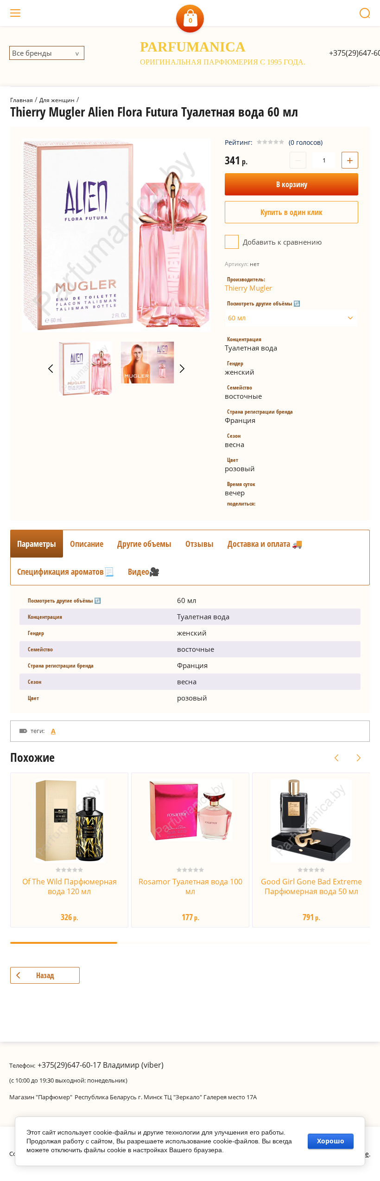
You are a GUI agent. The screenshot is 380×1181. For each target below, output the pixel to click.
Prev (50, 368)
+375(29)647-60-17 (69, 1065)
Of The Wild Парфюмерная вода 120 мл (69, 886)
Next (182, 368)
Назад (45, 975)
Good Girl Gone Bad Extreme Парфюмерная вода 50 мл (311, 886)
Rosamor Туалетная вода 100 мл (190, 886)
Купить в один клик (291, 212)
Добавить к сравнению (281, 242)
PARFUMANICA (193, 46)
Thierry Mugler (248, 287)
